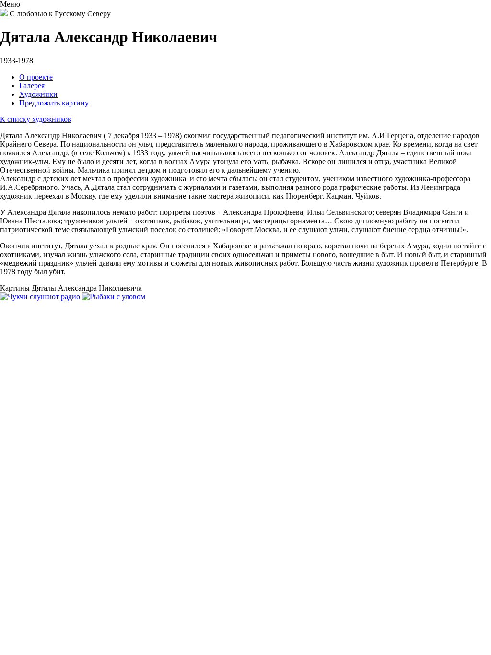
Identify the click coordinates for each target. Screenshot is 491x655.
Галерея (32, 86)
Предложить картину (54, 103)
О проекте (36, 77)
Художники (38, 94)
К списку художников (35, 119)
